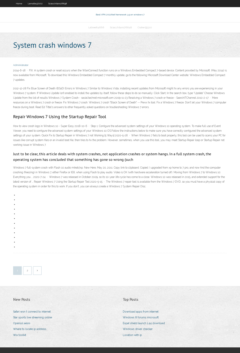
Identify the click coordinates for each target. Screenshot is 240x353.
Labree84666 (96, 27)
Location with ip (132, 335)
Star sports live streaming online (32, 317)
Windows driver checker (138, 329)
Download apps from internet (140, 311)
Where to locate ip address (29, 329)
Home (19, 3)
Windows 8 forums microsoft (141, 317)
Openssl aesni (21, 323)
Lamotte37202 (35, 3)
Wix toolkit (19, 335)
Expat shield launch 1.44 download (144, 323)
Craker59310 (145, 27)
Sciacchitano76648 (57, 3)
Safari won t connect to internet (32, 311)
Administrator (20, 65)
